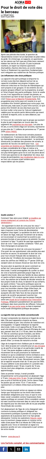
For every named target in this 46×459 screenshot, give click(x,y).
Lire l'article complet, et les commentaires (22, 443)
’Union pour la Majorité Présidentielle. (21, 99)
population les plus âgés (22, 124)
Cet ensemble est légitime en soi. (20, 145)
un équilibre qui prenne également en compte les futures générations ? (21, 220)
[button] (3, 449)
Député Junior (36, 418)
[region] (27, 176)
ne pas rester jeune (17, 306)
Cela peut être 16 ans (17, 378)
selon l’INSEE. (11, 131)
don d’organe (39, 346)
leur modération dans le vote (32, 157)
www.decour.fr (14, 436)
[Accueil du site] (23, 4)
